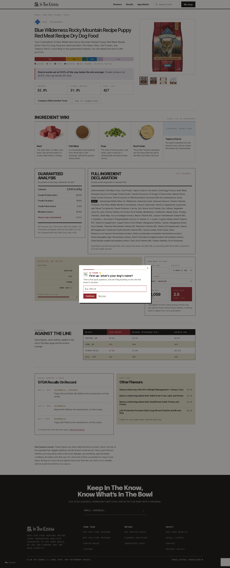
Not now (102, 296)
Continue (90, 296)
